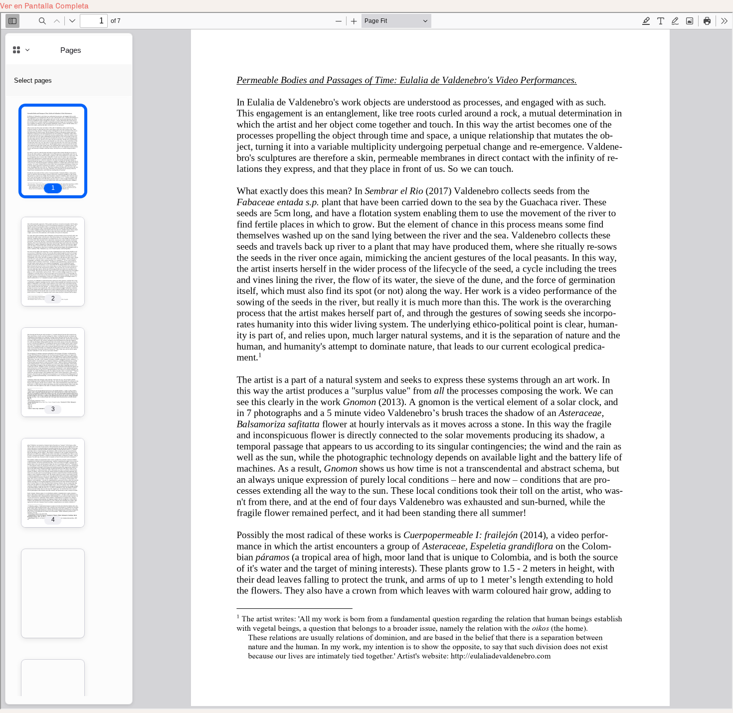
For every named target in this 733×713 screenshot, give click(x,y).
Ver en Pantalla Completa (44, 5)
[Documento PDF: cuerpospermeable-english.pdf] (366, 361)
